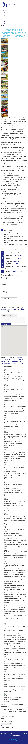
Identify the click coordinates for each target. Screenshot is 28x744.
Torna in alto (4, 726)
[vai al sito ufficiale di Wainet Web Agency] (14, 739)
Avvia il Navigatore (18, 271)
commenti (6, 25)
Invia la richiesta (6, 324)
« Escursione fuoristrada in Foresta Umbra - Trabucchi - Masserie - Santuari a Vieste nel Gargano (12, 359)
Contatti (4, 10)
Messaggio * (4, 714)
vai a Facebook (16, 261)
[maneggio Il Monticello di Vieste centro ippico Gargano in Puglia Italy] (14, 77)
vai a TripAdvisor (18, 264)
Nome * (3, 718)
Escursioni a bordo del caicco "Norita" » (12, 363)
